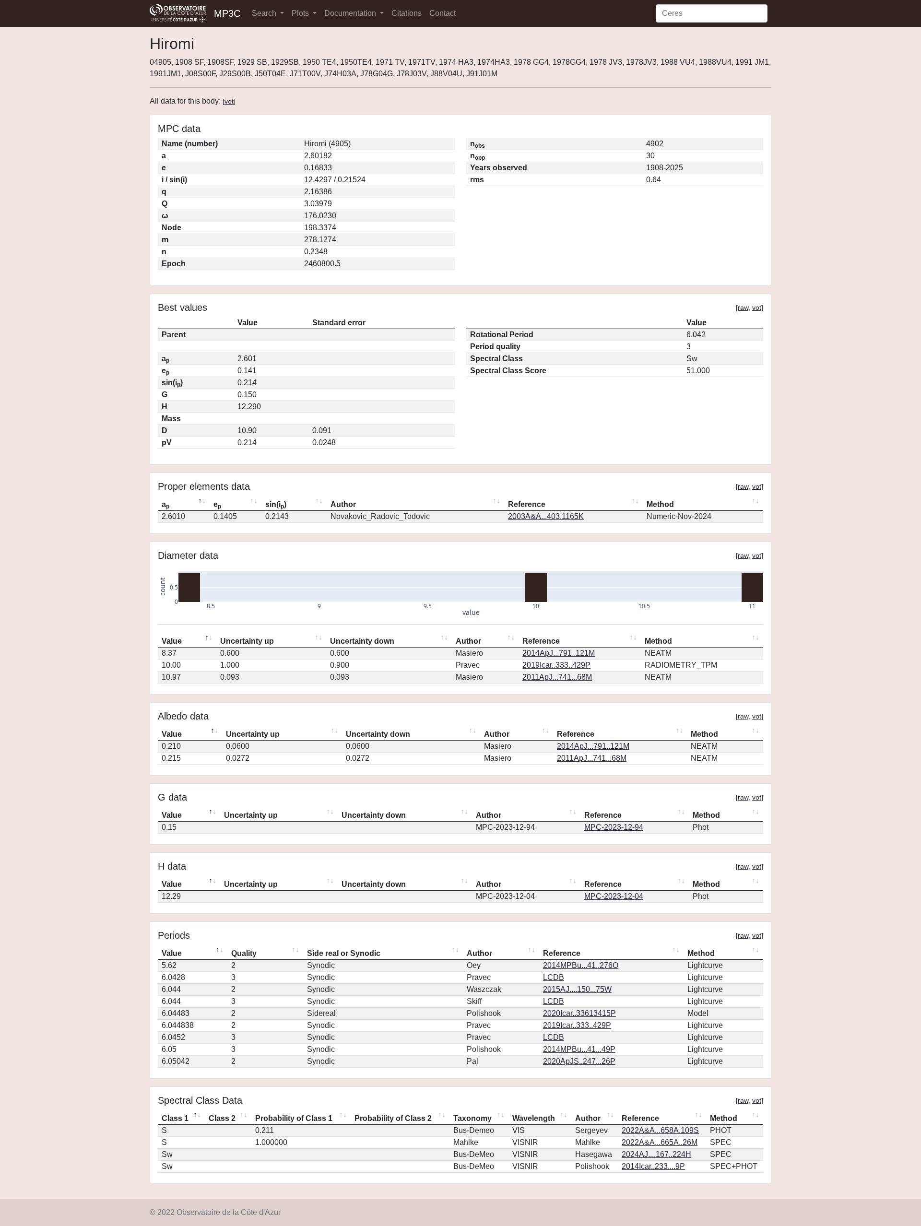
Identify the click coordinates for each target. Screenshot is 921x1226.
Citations (406, 13)
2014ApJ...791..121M (558, 653)
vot (229, 101)
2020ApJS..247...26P (579, 1061)
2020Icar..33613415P (579, 1013)
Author (343, 504)
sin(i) (275, 505)
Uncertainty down (362, 641)
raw (743, 307)
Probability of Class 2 (393, 1118)
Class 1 (175, 1118)
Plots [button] (301, 13)
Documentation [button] (351, 13)
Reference (526, 504)
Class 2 (222, 1118)
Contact (442, 13)
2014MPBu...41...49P (579, 1049)
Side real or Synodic (343, 953)
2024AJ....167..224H (656, 1154)
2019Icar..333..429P (556, 665)
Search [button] (265, 13)
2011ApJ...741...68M (557, 677)
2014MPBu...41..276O (580, 965)
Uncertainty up (247, 641)
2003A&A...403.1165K (546, 516)
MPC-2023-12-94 (613, 827)
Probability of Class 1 (293, 1118)
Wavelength (533, 1118)
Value (172, 641)
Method (660, 504)
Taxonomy (472, 1118)
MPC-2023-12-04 (613, 896)
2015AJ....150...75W (577, 989)
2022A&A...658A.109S (660, 1130)
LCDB (553, 977)
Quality (244, 953)
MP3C (227, 13)
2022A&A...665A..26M (659, 1142)
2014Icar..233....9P (653, 1166)
